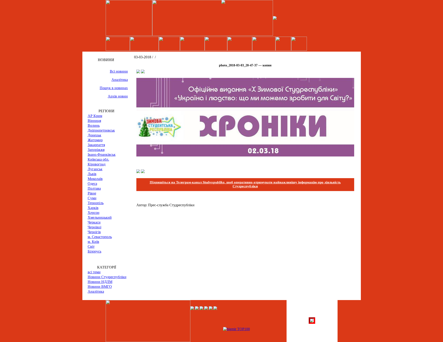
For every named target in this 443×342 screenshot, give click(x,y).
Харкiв (93, 208)
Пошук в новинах (114, 88)
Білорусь (94, 251)
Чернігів (94, 232)
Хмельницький (100, 217)
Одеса (92, 184)
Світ (91, 246)
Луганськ (95, 169)
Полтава (94, 188)
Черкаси (94, 222)
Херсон (93, 213)
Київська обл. (98, 159)
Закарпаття (96, 145)
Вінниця (94, 121)
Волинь (94, 125)
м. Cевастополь (100, 237)
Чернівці (94, 227)
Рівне (92, 193)
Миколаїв (95, 179)
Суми (92, 198)
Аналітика (119, 80)
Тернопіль (96, 203)
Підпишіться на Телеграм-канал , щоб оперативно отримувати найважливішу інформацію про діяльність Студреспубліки (245, 184)
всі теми (94, 272)
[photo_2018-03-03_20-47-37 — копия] (245, 155)
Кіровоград (96, 164)
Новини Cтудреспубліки (107, 277)
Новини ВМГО (100, 287)
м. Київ (93, 242)
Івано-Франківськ (102, 154)
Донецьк (94, 135)
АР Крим (95, 116)
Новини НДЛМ (100, 282)
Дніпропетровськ (101, 130)
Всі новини (119, 71)
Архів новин (118, 96)
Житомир (95, 140)
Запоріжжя (96, 150)
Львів (92, 174)
